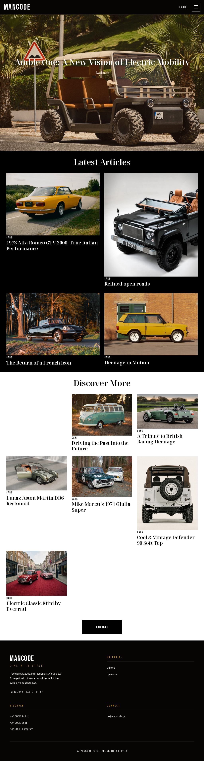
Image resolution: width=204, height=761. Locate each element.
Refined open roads (127, 284)
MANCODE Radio (19, 716)
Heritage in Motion (126, 363)
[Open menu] (196, 7)
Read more (102, 73)
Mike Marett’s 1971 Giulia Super (101, 507)
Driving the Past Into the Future (100, 446)
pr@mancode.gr (116, 716)
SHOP (39, 691)
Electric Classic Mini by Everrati (33, 606)
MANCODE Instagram (21, 728)
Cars (9, 237)
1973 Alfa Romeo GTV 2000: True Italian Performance (52, 245)
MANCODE (17, 7)
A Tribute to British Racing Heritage (159, 439)
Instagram (16, 691)
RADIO (184, 7)
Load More (102, 627)
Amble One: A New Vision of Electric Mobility (102, 62)
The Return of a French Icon (38, 363)
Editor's (111, 667)
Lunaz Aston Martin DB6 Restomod (35, 501)
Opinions (112, 674)
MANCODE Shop (18, 722)
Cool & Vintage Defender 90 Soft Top (166, 540)
